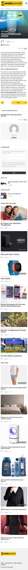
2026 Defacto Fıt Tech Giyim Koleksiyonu (13, 509)
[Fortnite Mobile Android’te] (14, 345)
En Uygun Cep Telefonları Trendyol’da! (11, 224)
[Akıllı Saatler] (14, 267)
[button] (26, 3)
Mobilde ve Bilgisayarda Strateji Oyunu (15, 328)
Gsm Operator (8, 563)
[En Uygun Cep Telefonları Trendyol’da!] (14, 213)
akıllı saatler (9, 276)
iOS (6, 300)
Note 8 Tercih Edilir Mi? (14, 193)
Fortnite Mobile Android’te (11, 356)
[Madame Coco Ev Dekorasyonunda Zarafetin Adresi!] (14, 404)
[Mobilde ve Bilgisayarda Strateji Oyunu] (14, 319)
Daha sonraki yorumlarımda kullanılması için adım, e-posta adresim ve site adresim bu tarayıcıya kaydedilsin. (13, 164)
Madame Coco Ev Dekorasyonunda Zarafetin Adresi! (11, 418)
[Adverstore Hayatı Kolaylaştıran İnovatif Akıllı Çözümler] (14, 434)
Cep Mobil (4, 31)
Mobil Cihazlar (18, 563)
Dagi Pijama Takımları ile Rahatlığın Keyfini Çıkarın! (14, 388)
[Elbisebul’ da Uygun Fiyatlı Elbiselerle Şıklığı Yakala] (14, 525)
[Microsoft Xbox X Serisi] (14, 241)
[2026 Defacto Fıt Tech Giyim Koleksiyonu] (14, 497)
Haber (2, 415)
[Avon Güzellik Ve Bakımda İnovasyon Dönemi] (14, 465)
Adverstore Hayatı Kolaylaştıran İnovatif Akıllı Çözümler (13, 447)
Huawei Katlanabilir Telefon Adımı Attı (17, 182)
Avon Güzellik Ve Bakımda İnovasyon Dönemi (12, 480)
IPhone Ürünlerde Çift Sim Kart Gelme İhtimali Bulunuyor (11, 302)
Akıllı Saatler (6, 279)
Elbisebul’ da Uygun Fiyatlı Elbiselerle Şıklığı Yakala (12, 538)
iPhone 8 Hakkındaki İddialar (9, 110)
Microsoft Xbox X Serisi (10, 254)
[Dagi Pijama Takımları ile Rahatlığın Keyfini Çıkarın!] (14, 375)
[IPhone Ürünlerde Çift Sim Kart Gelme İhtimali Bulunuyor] (14, 292)
